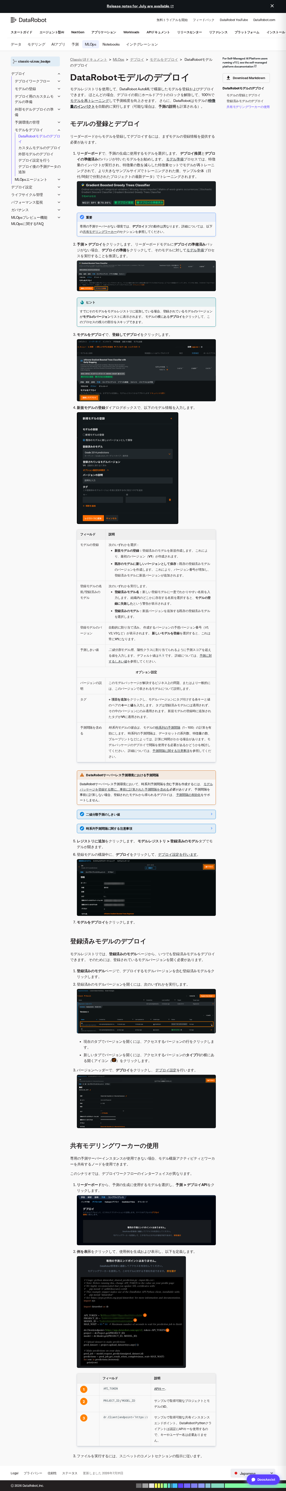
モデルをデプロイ (29, 130)
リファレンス (218, 32)
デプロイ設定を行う (34, 160)
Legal (14, 1473)
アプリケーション (103, 32)
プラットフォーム (247, 32)
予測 (75, 44)
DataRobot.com (264, 20)
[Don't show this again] (272, 5)
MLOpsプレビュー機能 (29, 217)
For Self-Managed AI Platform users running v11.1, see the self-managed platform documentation (245, 62)
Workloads (131, 32)
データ (16, 44)
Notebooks (111, 44)
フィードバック (203, 20)
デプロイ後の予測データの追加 (39, 169)
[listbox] (253, 1473)
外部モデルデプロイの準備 (34, 112)
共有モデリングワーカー (100, 231)
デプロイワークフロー (32, 81)
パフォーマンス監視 (27, 202)
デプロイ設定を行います (177, 854)
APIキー (159, 1388)
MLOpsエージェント (31, 179)
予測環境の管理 (27, 122)
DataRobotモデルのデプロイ (39, 139)
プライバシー (33, 1473)
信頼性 (52, 1473)
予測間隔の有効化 (188, 795)
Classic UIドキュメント (88, 59)
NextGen (77, 32)
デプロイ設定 (21, 187)
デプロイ (18, 73)
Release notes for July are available (138, 6)
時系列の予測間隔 (168, 727)
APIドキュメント (158, 32)
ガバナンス (20, 210)
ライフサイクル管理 (27, 194)
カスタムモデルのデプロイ (39, 147)
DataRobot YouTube (234, 20)
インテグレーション (142, 44)
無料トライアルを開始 (172, 20)
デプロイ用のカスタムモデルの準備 (34, 99)
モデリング (36, 44)
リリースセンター (189, 32)
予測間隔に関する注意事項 (170, 751)
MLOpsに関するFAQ (27, 223)
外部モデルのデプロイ (36, 154)
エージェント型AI (52, 32)
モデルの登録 (25, 88)
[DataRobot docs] (28, 20)
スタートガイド (21, 32)
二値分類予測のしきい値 (103, 814)
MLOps (90, 44)
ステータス (70, 1473)
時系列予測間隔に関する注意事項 (109, 828)
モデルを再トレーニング (89, 100)
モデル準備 (175, 159)
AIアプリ (58, 44)
